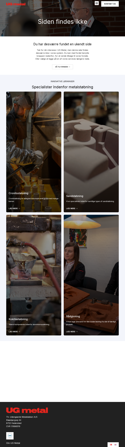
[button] (97, 3)
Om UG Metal (13, 443)
